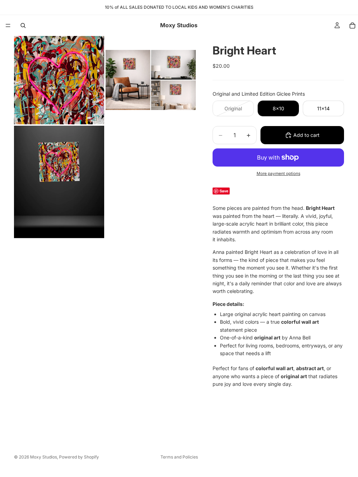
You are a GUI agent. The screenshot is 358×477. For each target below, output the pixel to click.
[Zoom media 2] (151, 80)
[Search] (23, 25)
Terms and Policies (179, 457)
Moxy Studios (43, 457)
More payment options (278, 173)
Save (224, 190)
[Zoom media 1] (59, 80)
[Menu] (8, 25)
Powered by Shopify (79, 457)
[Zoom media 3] (59, 182)
